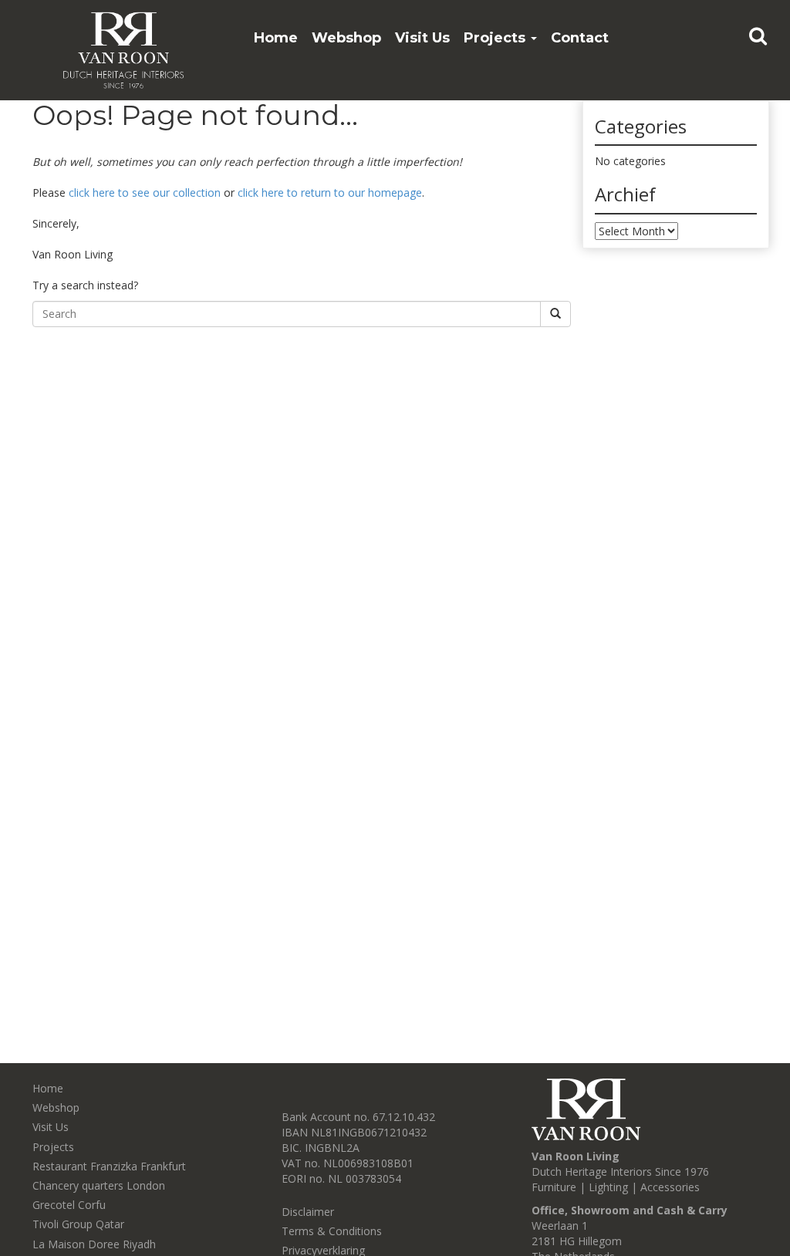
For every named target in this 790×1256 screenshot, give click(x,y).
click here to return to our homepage (330, 192)
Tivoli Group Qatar (78, 1224)
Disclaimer (308, 1211)
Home (276, 37)
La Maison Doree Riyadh (94, 1244)
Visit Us (422, 37)
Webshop (346, 37)
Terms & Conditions (332, 1231)
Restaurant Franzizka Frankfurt (109, 1166)
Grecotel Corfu (69, 1204)
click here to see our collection (145, 192)
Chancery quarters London (98, 1185)
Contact (580, 37)
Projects (496, 37)
